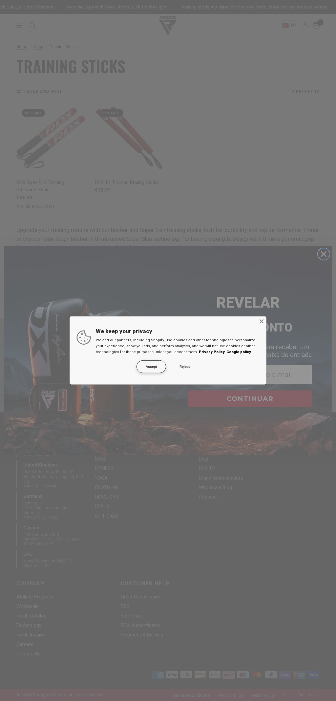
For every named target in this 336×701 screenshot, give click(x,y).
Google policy (238, 352)
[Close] (261, 321)
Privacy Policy (212, 352)
